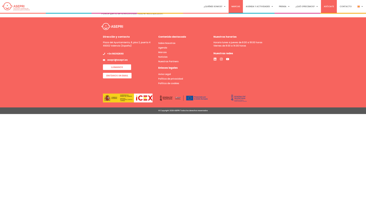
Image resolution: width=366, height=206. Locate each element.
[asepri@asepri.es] (104, 60)
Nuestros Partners (168, 61)
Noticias (163, 56)
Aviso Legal (164, 74)
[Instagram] (221, 59)
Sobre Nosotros (166, 43)
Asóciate (329, 6)
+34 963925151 (115, 53)
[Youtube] (227, 59)
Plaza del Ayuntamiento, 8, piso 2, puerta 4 (127, 42)
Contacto (346, 6)
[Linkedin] (215, 59)
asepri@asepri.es (117, 59)
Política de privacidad (170, 78)
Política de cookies (168, 83)
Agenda (162, 47)
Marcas (235, 6)
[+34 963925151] (104, 54)
